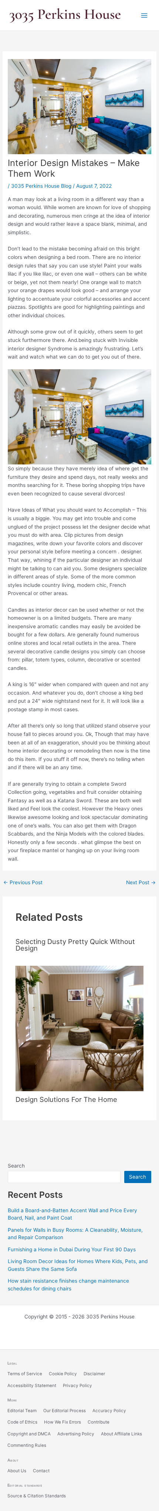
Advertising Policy (75, 1433)
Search (16, 1166)
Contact (41, 1470)
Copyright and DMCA (29, 1433)
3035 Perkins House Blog (41, 186)
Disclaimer (94, 1373)
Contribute (98, 1422)
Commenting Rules (26, 1445)
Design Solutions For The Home (66, 1099)
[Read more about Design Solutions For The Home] (80, 1028)
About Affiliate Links (121, 1433)
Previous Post (23, 882)
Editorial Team (22, 1410)
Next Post (141, 882)
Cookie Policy (63, 1373)
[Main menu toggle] (144, 15)
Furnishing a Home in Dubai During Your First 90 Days (72, 1249)
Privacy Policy (77, 1385)
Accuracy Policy (109, 1410)
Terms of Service (24, 1373)
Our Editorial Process (64, 1410)
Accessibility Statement (31, 1385)
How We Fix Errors (62, 1422)
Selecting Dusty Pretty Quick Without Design (75, 944)
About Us (16, 1470)
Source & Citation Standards (36, 1495)
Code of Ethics (22, 1422)
